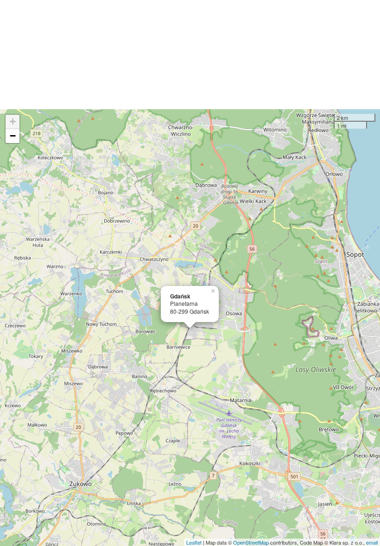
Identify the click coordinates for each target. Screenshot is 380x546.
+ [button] (13, 121)
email (372, 542)
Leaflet (194, 542)
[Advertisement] (190, 54)
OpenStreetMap (251, 542)
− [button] (13, 136)
